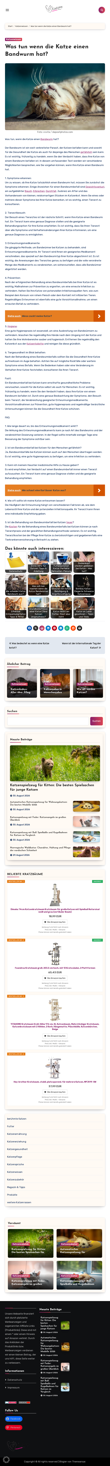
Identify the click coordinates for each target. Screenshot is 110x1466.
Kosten (13, 526)
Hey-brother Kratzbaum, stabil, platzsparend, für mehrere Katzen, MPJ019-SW (55, 1082)
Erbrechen (39, 191)
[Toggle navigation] (7, 10)
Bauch (28, 191)
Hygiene (12, 326)
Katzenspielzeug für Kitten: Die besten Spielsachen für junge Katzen (28, 1252)
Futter (10, 1126)
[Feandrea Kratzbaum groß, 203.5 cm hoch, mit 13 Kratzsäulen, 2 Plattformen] (55, 953)
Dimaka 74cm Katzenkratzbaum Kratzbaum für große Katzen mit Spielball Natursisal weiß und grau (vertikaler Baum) (55, 910)
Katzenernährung (17, 1134)
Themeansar (78, 1461)
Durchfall (51, 191)
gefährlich (86, 152)
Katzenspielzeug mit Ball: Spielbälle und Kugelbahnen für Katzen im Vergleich (77, 1284)
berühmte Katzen (16, 1118)
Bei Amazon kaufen (56, 922)
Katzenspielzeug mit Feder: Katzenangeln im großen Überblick (28, 1284)
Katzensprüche (15, 1164)
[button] (6, 1459)
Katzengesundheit (17, 1149)
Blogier (63, 1461)
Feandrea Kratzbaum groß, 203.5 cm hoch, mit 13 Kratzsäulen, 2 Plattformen (55, 968)
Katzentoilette (35, 343)
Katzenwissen (13, 39)
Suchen (12, 711)
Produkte (12, 1194)
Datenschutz (15, 1379)
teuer (69, 522)
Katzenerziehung (16, 1141)
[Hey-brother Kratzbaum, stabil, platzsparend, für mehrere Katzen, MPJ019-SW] (55, 1067)
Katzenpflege (14, 1156)
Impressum (14, 1387)
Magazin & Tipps (16, 1187)
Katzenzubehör (15, 1179)
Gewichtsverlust (95, 186)
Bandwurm (47, 139)
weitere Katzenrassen (19, 1202)
